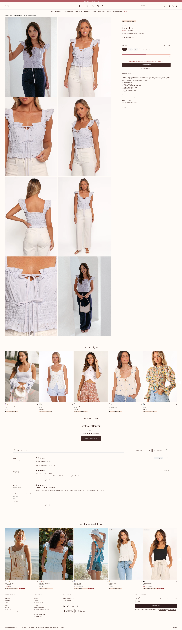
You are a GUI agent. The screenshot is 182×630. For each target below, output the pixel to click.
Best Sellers (68, 11)
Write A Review (91, 438)
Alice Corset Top (14, 586)
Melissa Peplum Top (45, 586)
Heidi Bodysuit (153, 586)
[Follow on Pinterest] (73, 606)
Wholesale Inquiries (39, 607)
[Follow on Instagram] (68, 606)
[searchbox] (70, 450)
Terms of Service (40, 627)
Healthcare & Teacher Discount (42, 612)
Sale (125, 11)
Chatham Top (84, 586)
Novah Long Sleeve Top (149, 408)
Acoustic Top (115, 586)
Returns (7, 607)
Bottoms (101, 11)
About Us (36, 598)
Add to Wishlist (145, 68)
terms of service (172, 609)
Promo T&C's (56, 627)
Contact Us (7, 600)
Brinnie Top (80, 408)
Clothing (78, 11)
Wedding (87, 11)
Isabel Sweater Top (11, 408)
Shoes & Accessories (114, 11)
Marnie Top (115, 408)
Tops (94, 11)
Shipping (7, 605)
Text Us (6, 603)
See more (15, 501)
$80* (98, 1)
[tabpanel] (91, 382)
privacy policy (162, 609)
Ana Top (45, 408)
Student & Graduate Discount (41, 609)
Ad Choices (31, 627)
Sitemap (63, 627)
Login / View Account (68, 598)
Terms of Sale (48, 627)
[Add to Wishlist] (37, 404)
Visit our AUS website (39, 614)
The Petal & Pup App (39, 603)
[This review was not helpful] (52, 465)
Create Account (67, 600)
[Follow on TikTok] (77, 606)
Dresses (58, 11)
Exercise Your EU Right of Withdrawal (14, 612)
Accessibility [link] (8, 609)
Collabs (36, 605)
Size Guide (167, 45)
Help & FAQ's (8, 598)
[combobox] (143, 450)
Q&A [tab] (96, 418)
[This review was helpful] (49, 465)
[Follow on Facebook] (64, 606)
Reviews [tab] (87, 418)
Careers (36, 600)
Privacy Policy (23, 627)
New (51, 11)
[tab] (91, 347)
